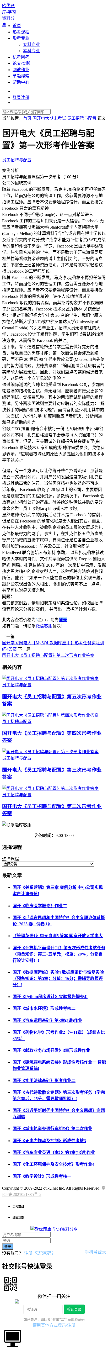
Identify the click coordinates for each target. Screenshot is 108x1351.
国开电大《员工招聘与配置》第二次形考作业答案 (48, 655)
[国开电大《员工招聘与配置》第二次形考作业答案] (50, 788)
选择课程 (10, 859)
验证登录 (74, 1309)
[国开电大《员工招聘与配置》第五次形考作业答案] (50, 678)
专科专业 (31, 44)
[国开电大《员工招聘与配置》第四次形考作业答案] (50, 715)
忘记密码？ (45, 1253)
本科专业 (31, 51)
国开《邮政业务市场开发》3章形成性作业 (51, 1050)
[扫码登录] (10, 1283)
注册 (28, 1253)
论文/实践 (21, 63)
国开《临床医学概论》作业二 (40, 906)
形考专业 (21, 38)
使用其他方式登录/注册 (54, 1325)
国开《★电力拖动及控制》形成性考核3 (49, 1140)
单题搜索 (21, 76)
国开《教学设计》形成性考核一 (42, 1176)
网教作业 (21, 69)
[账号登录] (12, 1338)
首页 (17, 25)
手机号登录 (95, 1252)
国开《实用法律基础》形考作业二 (44, 1080)
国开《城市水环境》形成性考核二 (44, 1008)
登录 (63, 620)
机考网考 (21, 57)
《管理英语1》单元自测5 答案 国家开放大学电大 (58, 935)
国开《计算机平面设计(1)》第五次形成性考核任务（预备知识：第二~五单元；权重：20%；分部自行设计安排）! (59, 954)
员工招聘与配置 (16, 160)
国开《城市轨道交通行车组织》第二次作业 (52, 1128)
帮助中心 (21, 82)
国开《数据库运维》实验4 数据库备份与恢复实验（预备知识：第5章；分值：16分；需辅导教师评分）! (58, 978)
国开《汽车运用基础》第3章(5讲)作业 (47, 1020)
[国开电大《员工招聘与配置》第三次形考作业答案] (50, 752)
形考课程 (21, 32)
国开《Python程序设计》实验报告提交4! (50, 996)
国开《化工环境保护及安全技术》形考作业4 (53, 1164)
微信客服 (44, 626)
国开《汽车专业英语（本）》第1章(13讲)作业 (54, 1152)
